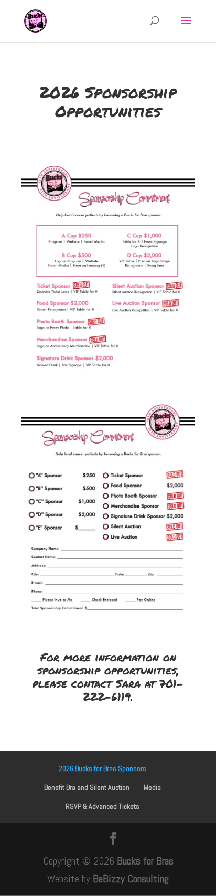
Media (152, 787)
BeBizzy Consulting (131, 879)
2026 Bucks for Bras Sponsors (102, 768)
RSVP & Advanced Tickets (102, 806)
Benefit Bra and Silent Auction (86, 787)
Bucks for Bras (145, 861)
